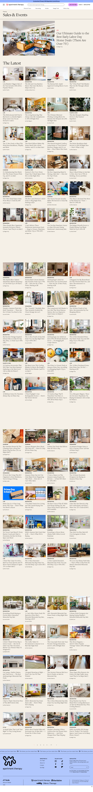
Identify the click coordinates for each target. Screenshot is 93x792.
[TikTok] (62, 761)
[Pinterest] (62, 764)
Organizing (50, 170)
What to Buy (66, 8)
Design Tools (56, 8)
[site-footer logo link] (6, 780)
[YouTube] (56, 767)
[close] (92, 786)
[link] (73, 38)
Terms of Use (75, 771)
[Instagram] (56, 761)
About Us (42, 763)
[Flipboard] (62, 767)
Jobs (4, 785)
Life (57, 30)
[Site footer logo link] (20, 762)
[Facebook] (56, 764)
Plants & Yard (73, 112)
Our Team (42, 760)
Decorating (38, 8)
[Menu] (4, 5)
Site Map (42, 767)
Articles (47, 8)
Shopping (5, 11)
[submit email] (87, 767)
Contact (42, 765)
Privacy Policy (84, 771)
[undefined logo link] (15, 5)
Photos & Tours (27, 8)
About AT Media (7, 782)
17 (51, 745)
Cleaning (5, 170)
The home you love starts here (16, 751)
